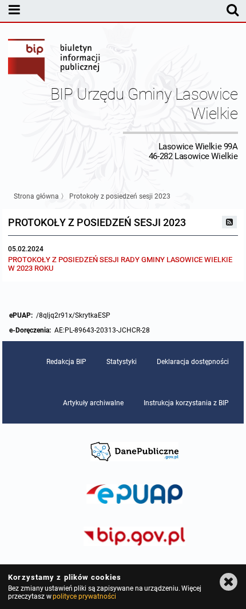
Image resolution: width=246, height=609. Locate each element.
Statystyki (121, 362)
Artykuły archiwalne (93, 403)
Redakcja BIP (66, 362)
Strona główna (36, 196)
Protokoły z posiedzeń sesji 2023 (119, 196)
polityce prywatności (84, 596)
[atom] (229, 222)
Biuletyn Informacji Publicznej (54, 62)
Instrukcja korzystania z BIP (186, 403)
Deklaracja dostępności (193, 362)
